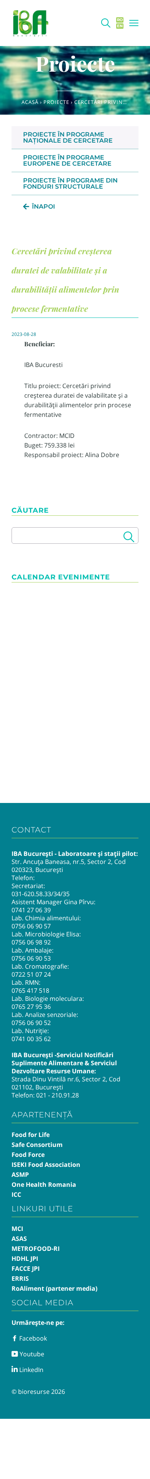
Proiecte (56, 102)
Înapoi (43, 206)
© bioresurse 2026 (38, 1391)
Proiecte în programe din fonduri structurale (70, 183)
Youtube (31, 1354)
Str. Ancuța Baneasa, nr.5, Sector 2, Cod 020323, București (69, 865)
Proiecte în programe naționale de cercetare (68, 137)
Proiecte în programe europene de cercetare (67, 160)
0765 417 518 (30, 990)
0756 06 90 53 (31, 958)
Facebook (32, 1338)
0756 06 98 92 (31, 942)
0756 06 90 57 (31, 926)
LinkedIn (30, 1369)
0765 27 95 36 (31, 1006)
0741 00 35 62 (31, 1039)
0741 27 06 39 (31, 910)
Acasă (30, 102)
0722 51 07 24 (31, 974)
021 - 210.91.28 (57, 1095)
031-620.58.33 (31, 894)
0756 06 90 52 (31, 1022)
